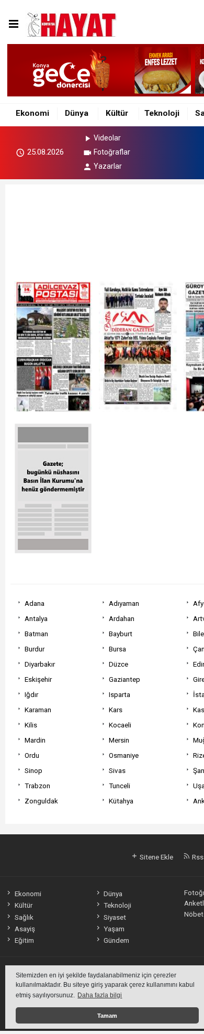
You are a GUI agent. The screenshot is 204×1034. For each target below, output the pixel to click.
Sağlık (24, 917)
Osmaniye (124, 755)
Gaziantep (124, 679)
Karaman (38, 709)
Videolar (107, 138)
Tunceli (119, 785)
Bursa (117, 649)
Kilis (31, 725)
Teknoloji (161, 113)
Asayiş (25, 928)
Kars (115, 709)
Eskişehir (38, 679)
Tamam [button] (107, 1016)
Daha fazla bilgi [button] (99, 995)
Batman (36, 633)
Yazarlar (108, 166)
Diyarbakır (40, 664)
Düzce (118, 664)
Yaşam (114, 928)
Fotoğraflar (112, 152)
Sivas (117, 770)
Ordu (32, 755)
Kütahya (121, 801)
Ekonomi (32, 113)
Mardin (35, 740)
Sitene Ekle (155, 857)
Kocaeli (120, 725)
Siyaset (115, 917)
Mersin (119, 740)
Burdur (34, 649)
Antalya (36, 618)
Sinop (33, 770)
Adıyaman (124, 603)
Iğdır (31, 694)
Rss (196, 857)
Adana (34, 603)
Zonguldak (41, 801)
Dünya (76, 113)
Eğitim (24, 940)
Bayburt (120, 633)
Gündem (116, 940)
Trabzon (37, 785)
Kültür (117, 113)
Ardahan (121, 618)
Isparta (119, 694)
